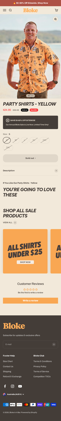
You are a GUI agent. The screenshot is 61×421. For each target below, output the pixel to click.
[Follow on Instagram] (13, 386)
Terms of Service (41, 371)
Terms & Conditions (42, 361)
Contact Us (8, 366)
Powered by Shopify (29, 412)
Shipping (7, 371)
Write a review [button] (30, 300)
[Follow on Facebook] (5, 386)
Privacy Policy (39, 366)
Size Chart (8, 361)
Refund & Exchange (12, 376)
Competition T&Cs (41, 376)
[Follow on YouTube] (20, 386)
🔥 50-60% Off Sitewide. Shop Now (30, 3)
